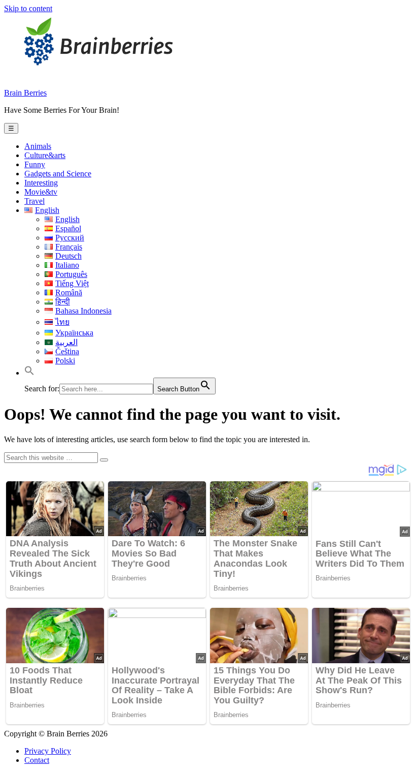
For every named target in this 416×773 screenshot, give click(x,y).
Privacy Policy (47, 751)
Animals (37, 146)
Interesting (41, 182)
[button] (29, 372)
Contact (36, 760)
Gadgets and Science (57, 173)
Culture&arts (44, 155)
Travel (34, 201)
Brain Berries (25, 92)
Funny (34, 164)
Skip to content (28, 8)
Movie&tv (40, 192)
